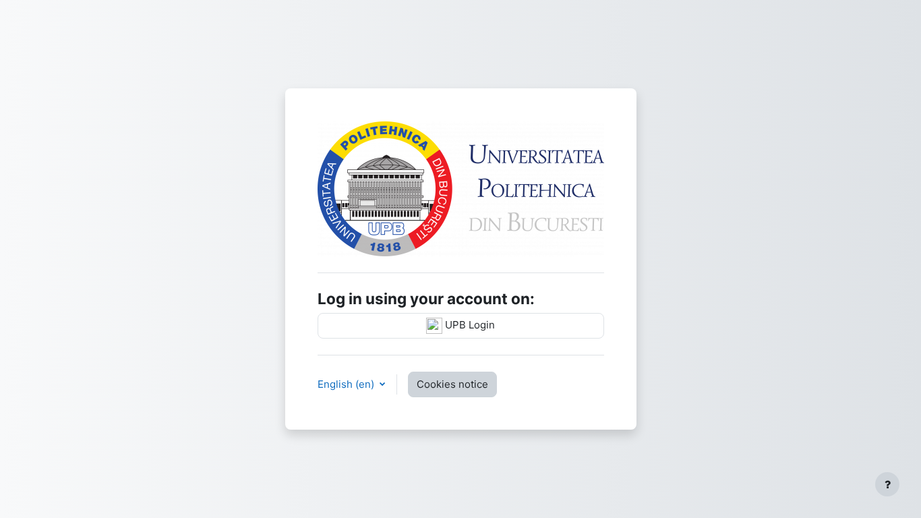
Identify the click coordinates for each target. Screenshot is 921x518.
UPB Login (468, 324)
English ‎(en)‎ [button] (347, 384)
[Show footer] (887, 484)
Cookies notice (452, 384)
